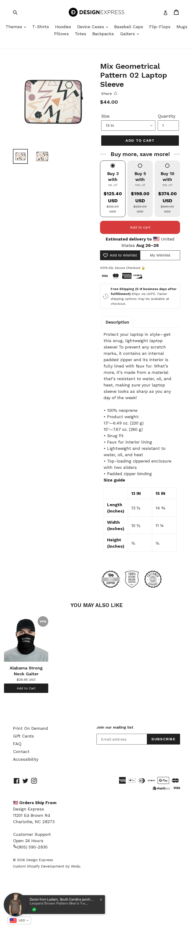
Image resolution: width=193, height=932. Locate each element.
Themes (15, 26)
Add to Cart (26, 688)
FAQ (17, 743)
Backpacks (103, 33)
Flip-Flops (159, 26)
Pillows (61, 33)
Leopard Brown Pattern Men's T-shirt (59, 903)
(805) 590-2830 (32, 846)
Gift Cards (23, 735)
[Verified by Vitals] (34, 909)
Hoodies (63, 26)
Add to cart (140, 227)
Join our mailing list (114, 727)
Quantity (166, 116)
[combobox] (19, 920)
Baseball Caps (128, 26)
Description (117, 322)
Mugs (182, 26)
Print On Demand (30, 728)
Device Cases (91, 26)
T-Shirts (40, 26)
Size (105, 116)
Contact (21, 751)
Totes (80, 33)
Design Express (39, 860)
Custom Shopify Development (38, 866)
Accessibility (25, 759)
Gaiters (128, 33)
